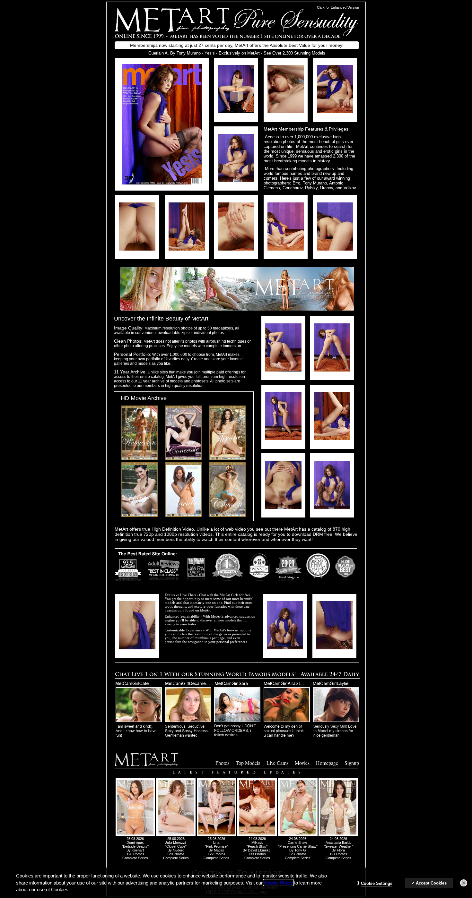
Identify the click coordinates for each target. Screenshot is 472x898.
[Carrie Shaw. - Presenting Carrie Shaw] (298, 835)
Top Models (248, 762)
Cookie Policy (278, 882)
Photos (222, 762)
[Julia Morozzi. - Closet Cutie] (176, 835)
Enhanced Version (345, 7)
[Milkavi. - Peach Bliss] (257, 835)
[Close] (463, 882)
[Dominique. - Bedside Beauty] (135, 835)
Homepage (327, 762)
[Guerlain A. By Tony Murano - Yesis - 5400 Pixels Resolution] (236, 111)
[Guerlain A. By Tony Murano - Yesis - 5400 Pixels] (162, 182)
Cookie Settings (376, 883)
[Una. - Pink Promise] (216, 835)
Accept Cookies (431, 883)
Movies (302, 762)
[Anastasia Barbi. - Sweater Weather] (338, 835)
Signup (352, 762)
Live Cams (277, 762)
